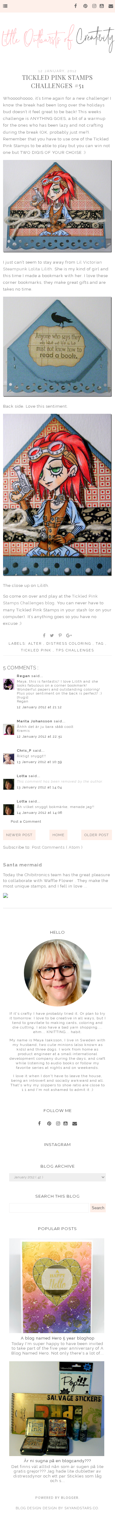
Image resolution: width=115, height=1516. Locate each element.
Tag (100, 644)
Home (58, 835)
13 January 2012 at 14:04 (39, 787)
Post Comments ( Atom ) (57, 847)
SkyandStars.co (81, 1508)
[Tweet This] (52, 635)
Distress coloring (69, 644)
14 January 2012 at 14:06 (39, 813)
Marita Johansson (35, 721)
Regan (24, 676)
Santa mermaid (22, 865)
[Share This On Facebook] (44, 635)
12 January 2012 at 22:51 (39, 737)
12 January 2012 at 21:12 (39, 707)
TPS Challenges (75, 650)
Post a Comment (26, 822)
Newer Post (19, 835)
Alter (35, 644)
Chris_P (25, 751)
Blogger (70, 1498)
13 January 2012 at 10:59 (39, 762)
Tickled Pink (37, 650)
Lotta (23, 776)
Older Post (96, 835)
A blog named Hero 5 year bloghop (57, 1338)
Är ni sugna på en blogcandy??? (57, 1461)
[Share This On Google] (69, 635)
